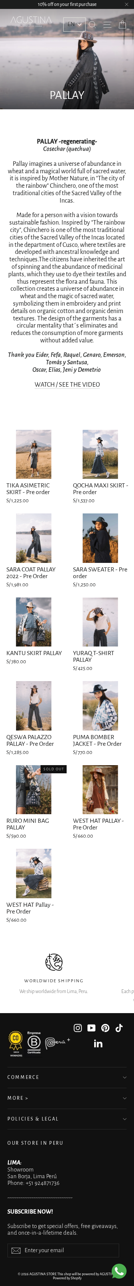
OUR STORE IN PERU (35, 1143)
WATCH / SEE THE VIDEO (67, 384)
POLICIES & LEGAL (33, 1119)
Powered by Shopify (67, 1278)
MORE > (18, 1098)
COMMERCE (23, 1077)
